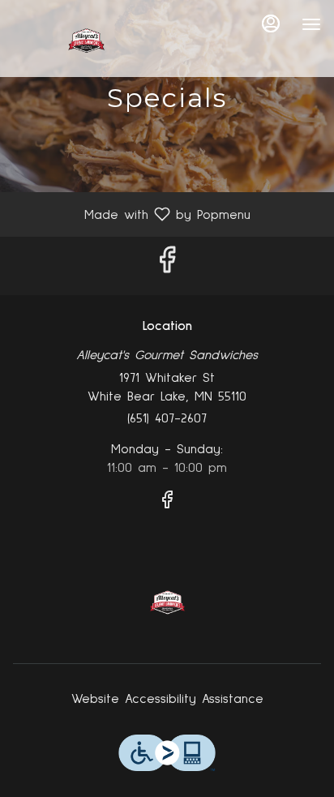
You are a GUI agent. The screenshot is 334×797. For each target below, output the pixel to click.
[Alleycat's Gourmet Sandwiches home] (86, 40)
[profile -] (270, 23)
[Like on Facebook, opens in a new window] (167, 266)
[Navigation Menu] (311, 24)
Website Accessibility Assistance (167, 698)
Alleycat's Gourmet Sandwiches (167, 602)
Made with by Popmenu (131, 214)
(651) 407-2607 (167, 418)
